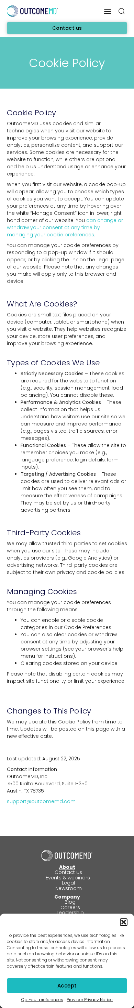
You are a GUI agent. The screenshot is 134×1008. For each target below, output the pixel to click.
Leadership (70, 912)
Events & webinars (68, 877)
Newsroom (68, 888)
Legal (68, 882)
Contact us (68, 872)
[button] (123, 922)
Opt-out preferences (42, 1000)
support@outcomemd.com (41, 801)
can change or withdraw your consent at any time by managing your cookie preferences (65, 227)
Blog (70, 902)
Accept (67, 985)
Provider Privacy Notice (90, 1000)
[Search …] (122, 12)
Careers (70, 907)
